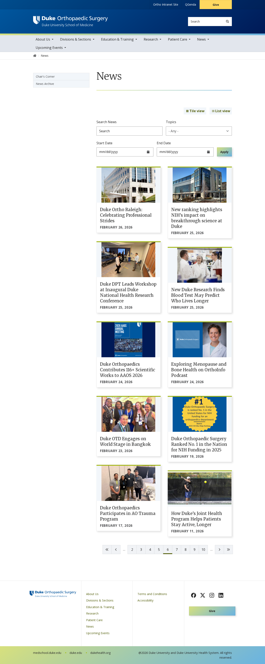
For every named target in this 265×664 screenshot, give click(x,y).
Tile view (197, 111)
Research (151, 39)
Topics (171, 122)
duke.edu (76, 653)
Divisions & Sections (75, 39)
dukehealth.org (100, 653)
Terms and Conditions (152, 594)
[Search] (227, 21)
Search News (106, 122)
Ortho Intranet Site (165, 4)
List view (222, 111)
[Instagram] (211, 595)
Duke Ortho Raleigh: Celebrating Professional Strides (126, 215)
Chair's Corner (45, 76)
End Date (164, 143)
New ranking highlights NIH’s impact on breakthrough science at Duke (196, 218)
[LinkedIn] (220, 595)
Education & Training (117, 39)
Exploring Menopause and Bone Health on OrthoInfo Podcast (198, 370)
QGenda (190, 4)
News (201, 39)
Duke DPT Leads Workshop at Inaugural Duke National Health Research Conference (128, 292)
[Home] (70, 20)
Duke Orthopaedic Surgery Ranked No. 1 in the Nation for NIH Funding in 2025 (199, 444)
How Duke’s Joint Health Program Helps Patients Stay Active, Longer (196, 519)
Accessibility (145, 600)
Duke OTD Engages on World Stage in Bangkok (125, 441)
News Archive (45, 84)
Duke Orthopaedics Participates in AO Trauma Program (127, 513)
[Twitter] (202, 595)
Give (216, 5)
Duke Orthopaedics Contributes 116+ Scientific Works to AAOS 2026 (127, 370)
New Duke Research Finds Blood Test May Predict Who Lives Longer (198, 295)
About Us (43, 39)
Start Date (104, 143)
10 (203, 549)
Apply (224, 152)
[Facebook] (193, 595)
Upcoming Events (49, 47)
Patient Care (177, 39)
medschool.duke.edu (47, 653)
